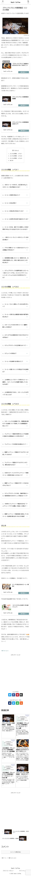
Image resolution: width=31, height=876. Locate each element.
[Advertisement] (15, 672)
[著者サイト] (9, 703)
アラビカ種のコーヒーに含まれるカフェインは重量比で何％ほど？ (15, 249)
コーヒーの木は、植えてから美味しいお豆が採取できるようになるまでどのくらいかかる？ (15, 228)
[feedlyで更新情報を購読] (17, 703)
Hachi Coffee (15, 2)
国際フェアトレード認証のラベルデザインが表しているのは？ (15, 453)
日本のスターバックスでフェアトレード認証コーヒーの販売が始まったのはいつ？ (15, 474)
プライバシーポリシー (8, 870)
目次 (13, 150)
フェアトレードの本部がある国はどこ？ (15, 444)
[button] (27, 424)
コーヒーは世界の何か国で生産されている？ (16, 219)
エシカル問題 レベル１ (16, 153)
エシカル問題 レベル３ (16, 158)
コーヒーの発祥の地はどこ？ (12, 195)
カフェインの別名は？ (11, 353)
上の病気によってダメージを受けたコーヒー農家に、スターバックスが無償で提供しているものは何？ (15, 382)
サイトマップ (22, 870)
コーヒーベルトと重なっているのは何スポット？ (15, 305)
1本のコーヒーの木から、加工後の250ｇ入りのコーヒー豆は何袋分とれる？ (14, 186)
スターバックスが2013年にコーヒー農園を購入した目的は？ (14, 326)
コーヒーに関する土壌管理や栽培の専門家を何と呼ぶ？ (15, 315)
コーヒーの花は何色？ (11, 203)
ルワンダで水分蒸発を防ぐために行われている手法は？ (15, 336)
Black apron (5, 650)
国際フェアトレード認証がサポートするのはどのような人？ (15, 484)
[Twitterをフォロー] (13, 703)
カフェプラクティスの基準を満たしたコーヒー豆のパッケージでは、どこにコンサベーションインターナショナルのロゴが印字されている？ (15, 274)
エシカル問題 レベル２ (16, 155)
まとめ (11, 160)
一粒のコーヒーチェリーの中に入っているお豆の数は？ (15, 238)
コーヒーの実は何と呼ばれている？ (14, 211)
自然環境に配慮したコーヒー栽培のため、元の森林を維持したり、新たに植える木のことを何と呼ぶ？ (15, 260)
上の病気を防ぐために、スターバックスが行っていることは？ (15, 393)
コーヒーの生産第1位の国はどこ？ (14, 361)
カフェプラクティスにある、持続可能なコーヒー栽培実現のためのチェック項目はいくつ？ (15, 494)
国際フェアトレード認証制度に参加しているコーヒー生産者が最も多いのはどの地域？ (15, 515)
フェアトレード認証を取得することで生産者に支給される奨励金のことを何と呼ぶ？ (15, 435)
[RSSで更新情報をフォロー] (21, 703)
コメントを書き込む (15, 852)
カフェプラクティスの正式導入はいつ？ (15, 345)
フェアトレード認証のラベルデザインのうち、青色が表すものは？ (14, 463)
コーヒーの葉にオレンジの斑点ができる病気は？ (15, 370)
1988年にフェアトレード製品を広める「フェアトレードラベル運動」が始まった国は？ (14, 505)
